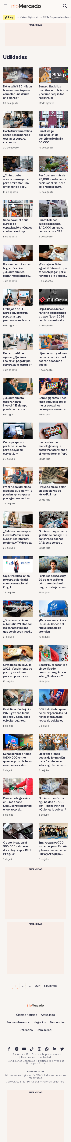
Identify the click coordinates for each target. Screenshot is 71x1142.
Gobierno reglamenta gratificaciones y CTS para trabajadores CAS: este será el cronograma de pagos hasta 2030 (53, 537)
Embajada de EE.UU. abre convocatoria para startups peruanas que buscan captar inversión (17, 314)
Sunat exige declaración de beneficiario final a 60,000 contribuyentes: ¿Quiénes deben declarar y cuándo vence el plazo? (51, 136)
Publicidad (45, 1057)
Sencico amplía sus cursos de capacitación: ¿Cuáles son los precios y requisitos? (17, 225)
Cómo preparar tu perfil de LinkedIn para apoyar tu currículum (15, 448)
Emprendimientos (18, 1022)
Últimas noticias (26, 1015)
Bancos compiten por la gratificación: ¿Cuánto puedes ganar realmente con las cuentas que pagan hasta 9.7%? (17, 270)
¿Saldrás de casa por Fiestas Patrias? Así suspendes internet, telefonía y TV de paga (17, 537)
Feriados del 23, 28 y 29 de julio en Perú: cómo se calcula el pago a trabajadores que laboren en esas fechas (52, 581)
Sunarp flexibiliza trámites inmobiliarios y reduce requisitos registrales (53, 92)
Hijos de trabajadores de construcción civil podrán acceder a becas (53, 359)
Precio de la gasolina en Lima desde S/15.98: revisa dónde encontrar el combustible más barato (17, 804)
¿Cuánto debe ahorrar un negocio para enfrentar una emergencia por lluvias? (16, 181)
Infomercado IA (19, 1054)
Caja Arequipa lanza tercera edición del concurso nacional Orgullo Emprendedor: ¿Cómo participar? (17, 581)
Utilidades (26, 1030)
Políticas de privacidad (51, 1060)
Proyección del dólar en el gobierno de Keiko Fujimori (52, 490)
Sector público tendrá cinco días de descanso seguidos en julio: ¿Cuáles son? (53, 670)
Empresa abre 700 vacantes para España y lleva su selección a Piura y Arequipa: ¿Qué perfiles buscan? (53, 848)
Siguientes (50, 985)
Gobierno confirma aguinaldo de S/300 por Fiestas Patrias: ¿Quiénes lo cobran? (52, 804)
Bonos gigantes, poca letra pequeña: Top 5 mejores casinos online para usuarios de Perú (53, 403)
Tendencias (57, 1022)
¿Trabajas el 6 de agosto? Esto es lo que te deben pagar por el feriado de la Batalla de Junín (53, 270)
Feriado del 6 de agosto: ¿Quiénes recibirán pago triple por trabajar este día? (17, 359)
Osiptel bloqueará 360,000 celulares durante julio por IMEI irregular (17, 848)
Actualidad (48, 1015)
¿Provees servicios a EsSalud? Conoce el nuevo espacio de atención (52, 626)
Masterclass (28, 1057)
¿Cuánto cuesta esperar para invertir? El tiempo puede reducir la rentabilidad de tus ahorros (15, 403)
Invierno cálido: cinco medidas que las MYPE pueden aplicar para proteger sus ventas (17, 492)
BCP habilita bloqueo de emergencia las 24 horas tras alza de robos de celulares (53, 715)
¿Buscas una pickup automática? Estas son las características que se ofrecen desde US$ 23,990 (17, 626)
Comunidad (44, 1030)
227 (37, 985)
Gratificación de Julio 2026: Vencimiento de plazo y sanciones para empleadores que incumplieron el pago (17, 670)
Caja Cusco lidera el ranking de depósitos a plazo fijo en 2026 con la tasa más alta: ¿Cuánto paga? (52, 314)
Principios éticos (36, 1063)
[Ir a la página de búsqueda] (64, 6)
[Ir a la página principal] (26, 6)
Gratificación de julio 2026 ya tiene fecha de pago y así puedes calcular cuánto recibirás (16, 715)
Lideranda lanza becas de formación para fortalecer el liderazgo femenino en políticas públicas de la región (52, 759)
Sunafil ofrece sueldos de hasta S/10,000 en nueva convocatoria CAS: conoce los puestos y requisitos (52, 225)
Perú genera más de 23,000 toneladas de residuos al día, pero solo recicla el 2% (52, 181)
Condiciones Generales (21, 1060)
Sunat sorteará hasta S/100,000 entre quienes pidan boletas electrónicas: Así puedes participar (17, 759)
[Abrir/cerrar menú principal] (5, 6)
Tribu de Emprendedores (46, 1054)
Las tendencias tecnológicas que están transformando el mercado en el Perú (53, 448)
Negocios (40, 1022)
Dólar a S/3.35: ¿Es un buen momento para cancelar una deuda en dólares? (17, 92)
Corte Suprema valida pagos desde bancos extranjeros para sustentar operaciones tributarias (17, 136)
